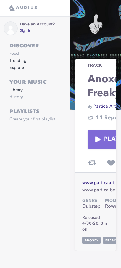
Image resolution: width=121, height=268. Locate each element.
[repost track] (92, 163)
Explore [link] (16, 68)
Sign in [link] (25, 31)
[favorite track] (111, 163)
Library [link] (16, 90)
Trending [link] (17, 61)
